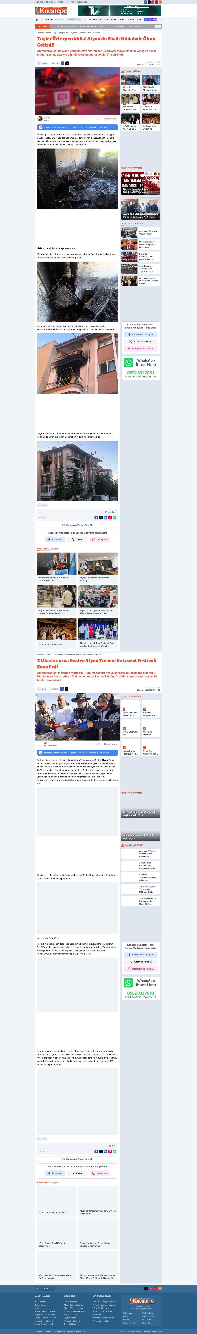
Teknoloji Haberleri (72, 1324)
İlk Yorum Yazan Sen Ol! (79, 525)
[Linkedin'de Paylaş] (105, 517)
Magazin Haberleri (72, 1321)
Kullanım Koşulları (129, 1323)
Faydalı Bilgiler (70, 1318)
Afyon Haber (98, 1314)
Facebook (57, 539)
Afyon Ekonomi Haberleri (46, 1318)
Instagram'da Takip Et (142, 348)
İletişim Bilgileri (147, 1323)
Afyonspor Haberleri (44, 1321)
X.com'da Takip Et (143, 341)
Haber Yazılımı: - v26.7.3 (141, 1331)
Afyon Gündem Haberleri (46, 1311)
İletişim (59, 2)
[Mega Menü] (36, 20)
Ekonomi (97, 19)
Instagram (102, 539)
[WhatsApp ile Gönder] (114, 517)
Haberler (40, 33)
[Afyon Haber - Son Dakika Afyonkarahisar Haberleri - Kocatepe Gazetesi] (142, 1300)
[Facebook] (145, 2)
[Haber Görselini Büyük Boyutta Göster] (77, 91)
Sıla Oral (47, 118)
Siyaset (87, 19)
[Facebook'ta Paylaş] (62, 63)
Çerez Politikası (148, 1316)
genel (44, 689)
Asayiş (114, 19)
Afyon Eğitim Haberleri (73, 1308)
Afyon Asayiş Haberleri (45, 1324)
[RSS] (160, 2)
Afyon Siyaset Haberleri (45, 1314)
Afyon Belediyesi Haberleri (104, 1305)
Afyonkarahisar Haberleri (103, 1318)
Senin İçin (152, 19)
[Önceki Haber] (156, 26)
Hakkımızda (127, 1313)
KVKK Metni (146, 1320)
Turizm (130, 19)
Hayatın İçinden (70, 1314)
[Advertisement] (24, 56)
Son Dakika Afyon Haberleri (105, 1302)
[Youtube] (156, 2)
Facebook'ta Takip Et (142, 334)
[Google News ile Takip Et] (110, 118)
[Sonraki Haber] (159, 26)
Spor (106, 19)
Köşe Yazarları (41, 1302)
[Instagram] (152, 2)
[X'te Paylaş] (67, 63)
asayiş (44, 63)
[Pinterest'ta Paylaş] (110, 517)
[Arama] (160, 19)
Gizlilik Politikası (148, 1313)
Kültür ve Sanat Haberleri (74, 1311)
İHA (50, 744)
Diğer (138, 19)
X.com (79, 539)
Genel (122, 19)
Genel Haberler (70, 1302)
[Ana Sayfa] (42, 19)
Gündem (49, 19)
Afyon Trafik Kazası (101, 1308)
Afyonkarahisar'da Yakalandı (73, 26)
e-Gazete (39, 1308)
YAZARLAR (43, 1289)
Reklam (49, 2)
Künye (40, 2)
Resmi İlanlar (40, 1305)
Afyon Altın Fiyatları (101, 1321)
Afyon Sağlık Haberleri (73, 1305)
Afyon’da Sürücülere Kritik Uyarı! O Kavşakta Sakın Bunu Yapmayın (126, 26)
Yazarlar (59, 19)
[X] (149, 2)
